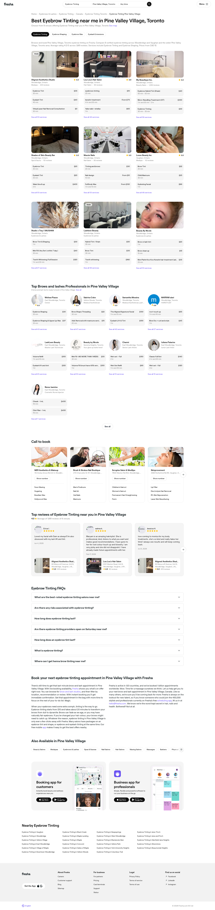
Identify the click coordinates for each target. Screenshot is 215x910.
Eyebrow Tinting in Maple (72, 840)
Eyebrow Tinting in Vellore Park (108, 844)
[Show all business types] (181, 749)
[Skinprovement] (166, 474)
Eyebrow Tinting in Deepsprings (109, 832)
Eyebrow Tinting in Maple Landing (75, 836)
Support (97, 888)
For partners (98, 876)
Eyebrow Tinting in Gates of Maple (76, 848)
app (44, 727)
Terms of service (135, 880)
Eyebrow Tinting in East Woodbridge (36, 844)
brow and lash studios (70, 692)
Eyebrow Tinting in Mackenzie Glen (110, 840)
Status (96, 892)
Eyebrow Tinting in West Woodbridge (111, 836)
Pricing (96, 880)
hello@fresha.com (117, 703)
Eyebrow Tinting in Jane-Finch (148, 832)
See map (113, 26)
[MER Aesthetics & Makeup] (49, 474)
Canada (79, 14)
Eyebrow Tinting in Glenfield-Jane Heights (153, 840)
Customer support (65, 880)
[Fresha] (8, 4)
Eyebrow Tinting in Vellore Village (34, 840)
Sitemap (61, 888)
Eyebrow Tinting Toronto (96, 14)
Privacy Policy (134, 876)
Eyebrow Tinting (66, 14)
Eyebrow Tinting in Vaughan (32, 832)
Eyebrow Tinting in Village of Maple (35, 848)
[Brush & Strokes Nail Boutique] (88, 474)
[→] (183, 475)
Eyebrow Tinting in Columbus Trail (110, 852)
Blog (59, 884)
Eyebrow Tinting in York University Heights (113, 848)
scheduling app (164, 700)
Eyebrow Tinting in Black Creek (74, 832)
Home (34, 14)
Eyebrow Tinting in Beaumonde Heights (152, 848)
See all (107, 426)
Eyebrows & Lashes (48, 14)
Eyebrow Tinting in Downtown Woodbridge (38, 852)
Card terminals (99, 884)
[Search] (149, 4)
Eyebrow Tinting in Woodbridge (34, 836)
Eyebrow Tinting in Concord (73, 844)
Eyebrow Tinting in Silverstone (149, 844)
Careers (61, 876)
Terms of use (134, 884)
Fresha (75, 689)
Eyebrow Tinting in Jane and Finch (150, 836)
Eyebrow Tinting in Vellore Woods (75, 852)
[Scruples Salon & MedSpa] (127, 474)
